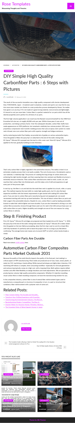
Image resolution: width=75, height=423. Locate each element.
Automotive (15, 65)
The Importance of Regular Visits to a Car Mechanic (53, 379)
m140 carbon (20, 242)
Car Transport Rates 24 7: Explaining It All (53, 405)
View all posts (26, 329)
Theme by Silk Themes (37, 420)
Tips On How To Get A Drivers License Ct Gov (17, 379)
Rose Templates (16, 4)
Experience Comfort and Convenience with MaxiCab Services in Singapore (17, 405)
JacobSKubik (10, 97)
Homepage (6, 65)
